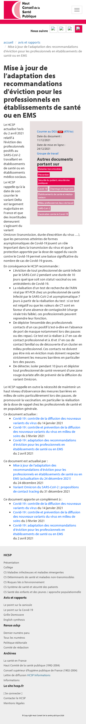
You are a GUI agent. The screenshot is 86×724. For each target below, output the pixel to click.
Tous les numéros (14, 637)
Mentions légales (14, 703)
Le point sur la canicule (18, 605)
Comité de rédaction (16, 647)
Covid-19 (42, 188)
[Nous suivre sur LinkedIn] (53, 29)
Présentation (11, 562)
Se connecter (13, 693)
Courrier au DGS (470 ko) (55, 131)
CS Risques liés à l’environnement (24, 582)
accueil (8, 42)
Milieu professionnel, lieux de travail (55, 202)
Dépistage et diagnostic (62, 188)
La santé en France (15, 660)
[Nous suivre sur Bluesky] (62, 29)
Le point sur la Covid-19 (18, 610)
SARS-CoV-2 (44, 208)
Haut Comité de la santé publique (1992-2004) (32, 665)
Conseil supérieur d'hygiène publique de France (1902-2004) (40, 670)
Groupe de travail (48, 153)
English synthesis (14, 619)
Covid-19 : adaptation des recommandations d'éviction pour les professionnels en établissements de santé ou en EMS (44, 444)
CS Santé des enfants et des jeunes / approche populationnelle (42, 592)
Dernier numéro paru (17, 633)
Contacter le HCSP (15, 698)
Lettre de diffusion (27, 675)
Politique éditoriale (15, 642)
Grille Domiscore (14, 614)
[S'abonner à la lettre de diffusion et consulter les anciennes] (78, 29)
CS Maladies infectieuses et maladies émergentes (34, 572)
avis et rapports (29, 42)
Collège (8, 567)
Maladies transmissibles (49, 168)
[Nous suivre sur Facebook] (70, 29)
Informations (12, 680)
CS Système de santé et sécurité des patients (31, 587)
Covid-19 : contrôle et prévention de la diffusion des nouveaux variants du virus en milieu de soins (46, 431)
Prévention (43, 174)
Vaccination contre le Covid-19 (53, 214)
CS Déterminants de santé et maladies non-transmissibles (39, 577)
